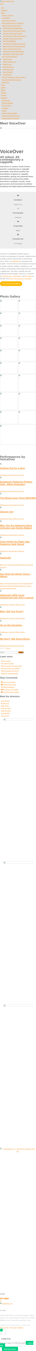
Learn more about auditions (11, 283)
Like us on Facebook (9, 682)
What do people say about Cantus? (14, 77)
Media (3, 90)
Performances (4, 475)
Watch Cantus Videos (9, 685)
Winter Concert (11, 588)
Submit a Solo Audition (9, 113)
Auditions (4, 10)
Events (3, 87)
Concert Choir (16, 583)
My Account (6, 100)
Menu (2, 4)
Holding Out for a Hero (12, 468)
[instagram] (3, 1299)
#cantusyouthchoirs (8, 687)
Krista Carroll (7, 59)
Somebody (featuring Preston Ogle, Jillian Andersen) (16, 483)
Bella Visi (3, 565)
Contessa (9, 565)
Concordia (24, 583)
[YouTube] (2, 1299)
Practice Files (6, 105)
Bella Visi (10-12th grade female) (14, 46)
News (3, 85)
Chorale (9, 583)
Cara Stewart (7, 75)
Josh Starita (28, 276)
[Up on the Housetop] (1, 621)
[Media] (8, 1299)
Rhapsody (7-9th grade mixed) (13, 54)
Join (2, 8)
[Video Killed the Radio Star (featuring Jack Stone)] (1, 537)
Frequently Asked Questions (11, 80)
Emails (4, 111)
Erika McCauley (8, 67)
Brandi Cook (7, 64)
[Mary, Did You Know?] (1, 607)
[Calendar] (6, 1299)
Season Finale (13, 475)
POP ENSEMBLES (9, 41)
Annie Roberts (8, 72)
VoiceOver (20, 475)
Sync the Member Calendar (10, 692)
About (3, 13)
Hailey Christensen (9, 62)
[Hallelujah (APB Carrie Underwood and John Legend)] (1, 591)
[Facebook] (1, 1299)
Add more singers (10, 1349)
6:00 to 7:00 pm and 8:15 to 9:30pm (20, 279)
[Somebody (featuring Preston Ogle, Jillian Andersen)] (1, 478)
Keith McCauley (8, 69)
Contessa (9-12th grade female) (13, 51)
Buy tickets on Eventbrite (10, 690)
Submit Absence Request (10, 118)
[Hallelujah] (1, 554)
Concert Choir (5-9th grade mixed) (14, 36)
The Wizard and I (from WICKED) (18, 498)
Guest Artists (8, 586)
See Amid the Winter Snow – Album (15, 575)
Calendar (5, 108)
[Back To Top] (0, 1301)
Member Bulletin (7, 103)
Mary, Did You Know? (12, 611)
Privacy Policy (4, 1327)
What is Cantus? (7, 15)
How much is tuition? (9, 20)
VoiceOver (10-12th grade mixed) (14, 44)
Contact (3, 95)
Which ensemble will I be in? (11, 26)
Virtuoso (28, 586)
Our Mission (6, 18)
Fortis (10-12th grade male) (12, 49)
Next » (9, 648)
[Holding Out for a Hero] (1, 464)
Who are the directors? (9, 57)
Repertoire (5, 82)
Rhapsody (22, 586)
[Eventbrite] (5, 1299)
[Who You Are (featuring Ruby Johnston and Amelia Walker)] (1, 521)
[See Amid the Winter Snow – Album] (1, 570)
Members (4, 98)
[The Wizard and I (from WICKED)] (1, 494)
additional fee (16, 261)
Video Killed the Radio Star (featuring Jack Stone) (15, 542)
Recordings (15, 586)
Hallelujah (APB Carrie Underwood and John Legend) (17, 596)
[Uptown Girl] (1, 507)
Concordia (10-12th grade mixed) (14, 31)
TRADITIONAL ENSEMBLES (13, 28)
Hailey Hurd (5, 706)
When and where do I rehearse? (13, 23)
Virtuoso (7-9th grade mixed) (12, 33)
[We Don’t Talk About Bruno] (1, 634)
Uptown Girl (6, 511)
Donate (3, 93)
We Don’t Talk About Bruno (15, 639)
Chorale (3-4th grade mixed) (12, 38)
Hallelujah (5, 558)
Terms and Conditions (16, 1327)
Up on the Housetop (11, 625)
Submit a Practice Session (11, 116)
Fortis (14, 565)
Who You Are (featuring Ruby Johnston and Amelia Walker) (16, 526)
